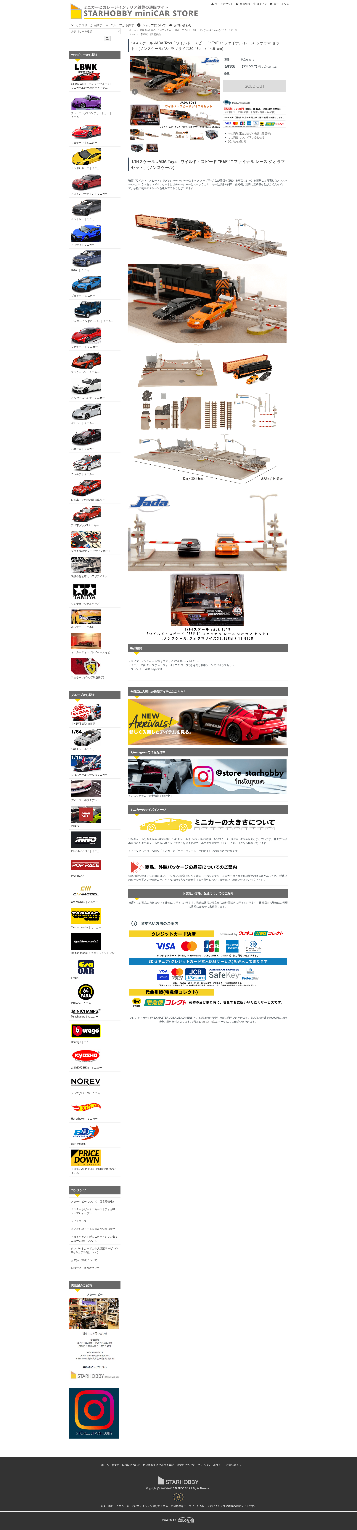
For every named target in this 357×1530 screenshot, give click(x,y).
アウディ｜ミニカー (82, 244)
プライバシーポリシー (210, 1465)
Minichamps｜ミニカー (84, 1016)
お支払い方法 (208, 1021)
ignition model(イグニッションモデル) (93, 953)
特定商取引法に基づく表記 (158, 1465)
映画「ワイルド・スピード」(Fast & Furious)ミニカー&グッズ (206, 29)
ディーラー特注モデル (84, 800)
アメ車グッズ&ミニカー (85, 525)
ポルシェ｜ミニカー (82, 423)
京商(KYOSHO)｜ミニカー (86, 1067)
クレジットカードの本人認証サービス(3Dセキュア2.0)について (94, 1250)
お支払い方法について (84, 1260)
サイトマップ (79, 1221)
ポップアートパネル (82, 627)
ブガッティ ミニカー (83, 295)
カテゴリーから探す (88, 25)
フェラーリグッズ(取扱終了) (87, 677)
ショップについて (154, 25)
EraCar (75, 978)
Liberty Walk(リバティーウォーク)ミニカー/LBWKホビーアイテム (91, 85)
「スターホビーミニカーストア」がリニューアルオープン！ (94, 1211)
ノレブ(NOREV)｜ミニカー (87, 1093)
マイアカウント (224, 4)
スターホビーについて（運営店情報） (93, 1201)
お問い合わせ (183, 25)
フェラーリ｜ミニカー (84, 142)
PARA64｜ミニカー (82, 1003)
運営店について (186, 1465)
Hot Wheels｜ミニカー (84, 1118)
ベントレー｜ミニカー (84, 219)
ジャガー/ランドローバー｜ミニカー (92, 321)
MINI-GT (76, 825)
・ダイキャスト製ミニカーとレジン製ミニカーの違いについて (94, 1238)
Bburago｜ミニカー (82, 1042)
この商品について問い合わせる (246, 137)
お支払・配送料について (126, 1465)
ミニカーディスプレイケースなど (90, 652)
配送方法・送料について (85, 1268)
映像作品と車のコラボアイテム (155, 29)
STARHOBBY (180, 1488)
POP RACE (77, 876)
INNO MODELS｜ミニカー (86, 851)
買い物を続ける (237, 141)
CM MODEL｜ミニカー (84, 902)
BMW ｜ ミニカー (81, 270)
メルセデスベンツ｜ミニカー (88, 397)
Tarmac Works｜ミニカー (86, 927)
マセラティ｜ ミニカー (84, 346)
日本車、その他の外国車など (88, 499)
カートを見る (281, 4)
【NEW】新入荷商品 (150, 34)
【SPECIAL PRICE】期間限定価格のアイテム (93, 1171)
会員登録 (245, 4)
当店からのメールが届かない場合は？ (93, 1229)
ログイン (262, 4)
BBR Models (78, 1143)
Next (215, 92)
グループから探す (122, 25)
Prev (135, 92)
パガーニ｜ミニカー (82, 448)
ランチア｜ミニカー (82, 474)
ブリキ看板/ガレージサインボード (91, 551)
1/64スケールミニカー (84, 749)
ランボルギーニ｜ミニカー (86, 168)
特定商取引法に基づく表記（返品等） (250, 133)
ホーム (132, 29)
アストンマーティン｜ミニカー (89, 193)
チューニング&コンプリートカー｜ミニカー (91, 115)
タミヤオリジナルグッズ (85, 603)
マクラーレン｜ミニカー (85, 372)
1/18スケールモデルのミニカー (89, 774)
